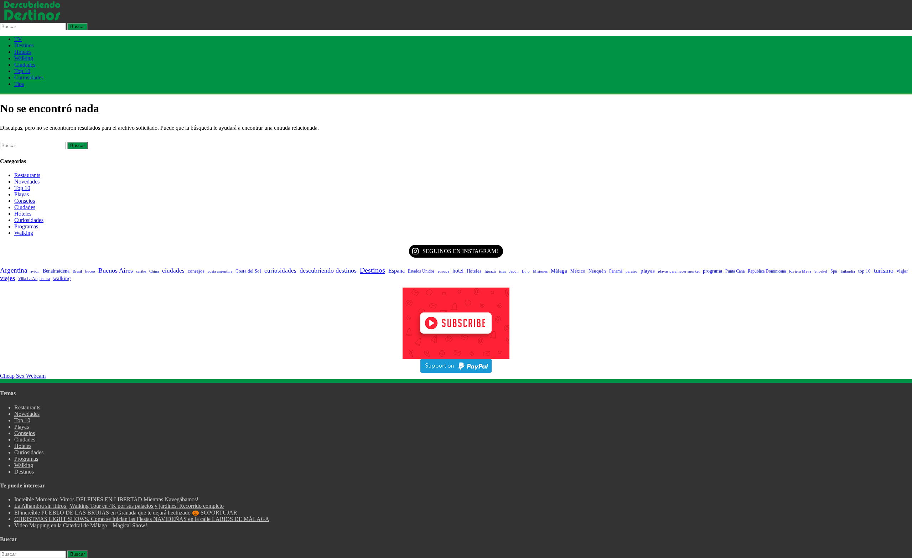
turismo (883, 270)
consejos (196, 271)
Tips (19, 84)
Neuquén (597, 271)
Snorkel (820, 271)
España (396, 271)
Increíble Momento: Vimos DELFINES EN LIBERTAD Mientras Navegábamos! (106, 499)
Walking (23, 58)
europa (443, 271)
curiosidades (280, 270)
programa (712, 271)
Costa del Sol (248, 271)
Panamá (615, 271)
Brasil (77, 271)
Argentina (13, 270)
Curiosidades (28, 77)
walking (62, 278)
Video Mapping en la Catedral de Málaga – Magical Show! (80, 525)
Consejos (24, 201)
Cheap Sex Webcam (23, 376)
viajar (902, 271)
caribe (141, 271)
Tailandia (847, 271)
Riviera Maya (800, 271)
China (154, 271)
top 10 (864, 271)
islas (502, 271)
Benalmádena (56, 271)
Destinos (24, 45)
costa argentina (220, 271)
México (577, 271)
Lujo (526, 271)
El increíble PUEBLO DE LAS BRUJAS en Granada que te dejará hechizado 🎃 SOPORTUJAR (125, 513)
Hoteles (22, 52)
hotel (457, 271)
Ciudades (24, 65)
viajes (7, 277)
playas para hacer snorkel (679, 271)
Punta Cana (735, 271)
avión (35, 271)
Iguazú (490, 271)
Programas (26, 226)
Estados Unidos (421, 271)
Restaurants (27, 175)
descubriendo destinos (328, 270)
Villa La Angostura (34, 278)
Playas (21, 194)
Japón (514, 271)
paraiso (631, 271)
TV (18, 39)
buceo (90, 271)
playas (648, 271)
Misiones (540, 271)
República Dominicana (767, 271)
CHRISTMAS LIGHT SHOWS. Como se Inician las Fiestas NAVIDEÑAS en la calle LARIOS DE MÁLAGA (141, 519)
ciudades (173, 270)
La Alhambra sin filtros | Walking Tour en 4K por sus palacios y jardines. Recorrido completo (119, 506)
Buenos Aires (115, 270)
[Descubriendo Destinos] (32, 19)
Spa (833, 271)
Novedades (27, 182)
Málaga (559, 271)
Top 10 (22, 71)
